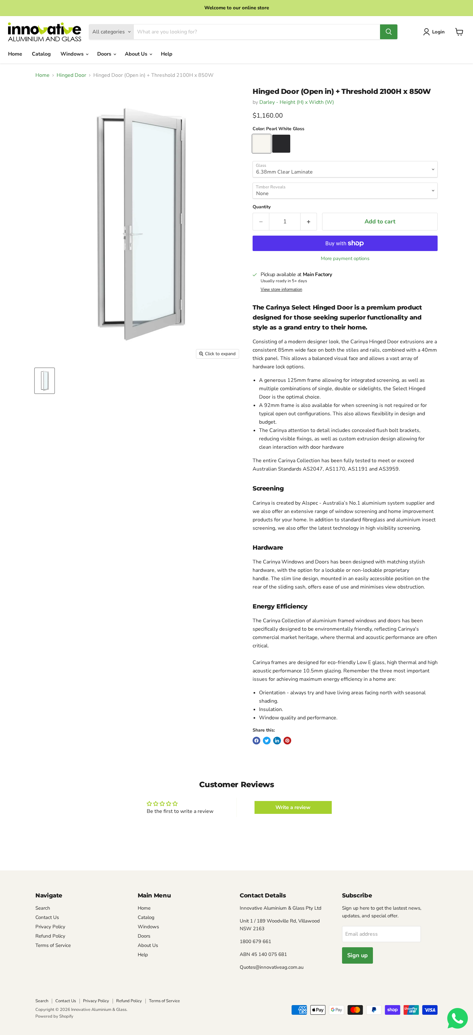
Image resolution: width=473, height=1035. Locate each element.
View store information (281, 289)
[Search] (388, 31)
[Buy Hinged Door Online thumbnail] (44, 380)
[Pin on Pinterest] (287, 740)
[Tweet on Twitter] (267, 740)
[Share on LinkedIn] (277, 740)
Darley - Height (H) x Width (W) (296, 102)
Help (166, 54)
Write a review (293, 807)
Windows (72, 54)
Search (42, 908)
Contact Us (47, 917)
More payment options (345, 258)
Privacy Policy (50, 926)
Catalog (41, 54)
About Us (137, 54)
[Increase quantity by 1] (309, 221)
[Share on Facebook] (256, 740)
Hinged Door (71, 75)
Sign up (357, 955)
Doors (105, 54)
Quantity (262, 207)
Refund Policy (50, 936)
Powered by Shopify (54, 1016)
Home (15, 54)
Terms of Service (53, 945)
